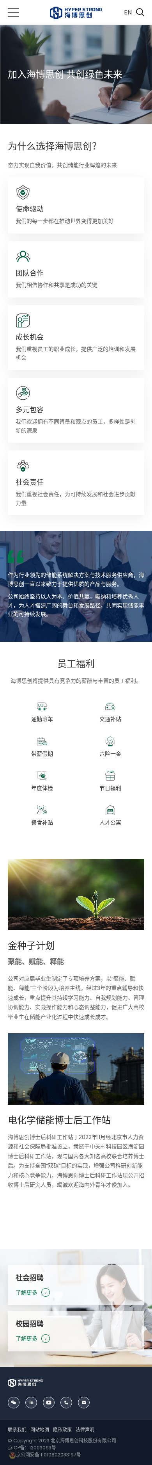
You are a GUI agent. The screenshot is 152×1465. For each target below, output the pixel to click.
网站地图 (39, 1429)
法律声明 (85, 1429)
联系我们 (17, 1429)
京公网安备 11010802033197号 (48, 1454)
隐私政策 (62, 1429)
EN (128, 12)
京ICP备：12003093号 (32, 1447)
